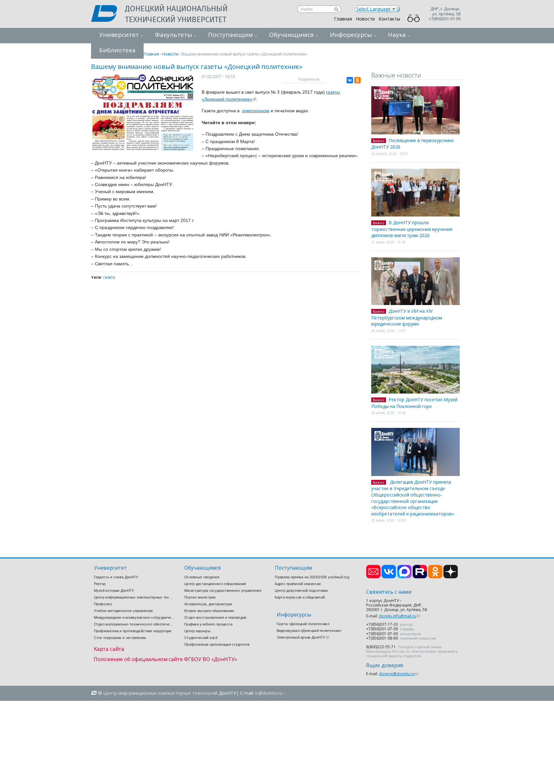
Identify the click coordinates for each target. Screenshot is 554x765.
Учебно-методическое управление (123, 611)
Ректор (100, 584)
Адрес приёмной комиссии (298, 584)
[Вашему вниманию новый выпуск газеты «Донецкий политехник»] (142, 149)
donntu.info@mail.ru (399, 616)
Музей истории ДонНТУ (114, 590)
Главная (343, 19)
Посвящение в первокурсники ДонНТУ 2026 (412, 143)
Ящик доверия (384, 665)
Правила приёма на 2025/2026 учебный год (312, 577)
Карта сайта (109, 649)
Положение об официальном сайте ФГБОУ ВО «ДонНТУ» (165, 659)
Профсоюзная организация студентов (216, 644)
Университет (119, 34)
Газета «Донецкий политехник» (303, 624)
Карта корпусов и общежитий (300, 597)
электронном (255, 110)
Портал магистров (200, 597)
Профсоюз (103, 604)
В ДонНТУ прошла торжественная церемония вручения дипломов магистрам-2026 (411, 228)
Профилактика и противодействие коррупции (133, 631)
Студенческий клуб (200, 638)
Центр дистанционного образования (215, 584)
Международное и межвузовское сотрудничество (134, 617)
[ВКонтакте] (350, 80)
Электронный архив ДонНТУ (303, 637)
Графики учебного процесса (208, 624)
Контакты (389, 19)
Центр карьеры (197, 631)
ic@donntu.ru (270, 693)
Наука (397, 34)
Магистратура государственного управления (222, 590)
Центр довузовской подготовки (301, 590)
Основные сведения (201, 577)
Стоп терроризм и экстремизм (120, 638)
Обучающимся (291, 34)
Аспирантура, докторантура (208, 604)
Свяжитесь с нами (388, 592)
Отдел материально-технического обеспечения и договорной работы (134, 624)
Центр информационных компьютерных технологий (134, 597)
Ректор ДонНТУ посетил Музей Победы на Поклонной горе (414, 402)
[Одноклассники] (357, 80)
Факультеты (173, 34)
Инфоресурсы (351, 34)
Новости (365, 19)
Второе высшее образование (209, 611)
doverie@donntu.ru (398, 673)
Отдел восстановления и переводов (215, 617)
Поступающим (230, 34)
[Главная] (108, 14)
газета (109, 277)
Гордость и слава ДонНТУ (116, 577)
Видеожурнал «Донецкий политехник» (309, 631)
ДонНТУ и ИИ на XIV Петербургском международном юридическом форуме (406, 317)
